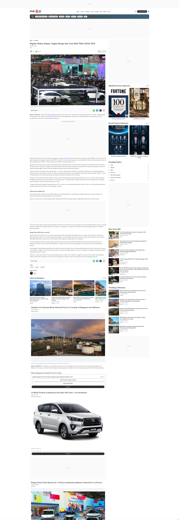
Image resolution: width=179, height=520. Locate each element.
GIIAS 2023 (67, 158)
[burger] (148, 11)
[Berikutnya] (106, 287)
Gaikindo (53, 114)
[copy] (104, 110)
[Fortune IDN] (35, 11)
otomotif (48, 114)
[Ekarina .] (31, 273)
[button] (68, 379)
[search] (135, 11)
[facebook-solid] (97, 110)
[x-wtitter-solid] (100, 110)
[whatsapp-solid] (94, 110)
